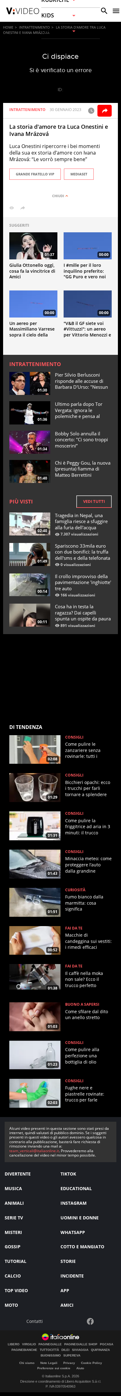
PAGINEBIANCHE (24, 1350)
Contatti (34, 1321)
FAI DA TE (74, 928)
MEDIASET (78, 174)
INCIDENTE (72, 1276)
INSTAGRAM (73, 1203)
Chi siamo (26, 1363)
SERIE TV (14, 1218)
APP (64, 1290)
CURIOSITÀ (75, 890)
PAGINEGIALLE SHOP (80, 1344)
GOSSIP (12, 1247)
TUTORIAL (15, 1261)
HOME (8, 27)
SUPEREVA (71, 1355)
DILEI (65, 1350)
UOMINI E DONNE (79, 1218)
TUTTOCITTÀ (49, 1350)
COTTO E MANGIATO (82, 1247)
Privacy (69, 1363)
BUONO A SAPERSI (82, 1004)
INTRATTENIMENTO (34, 27)
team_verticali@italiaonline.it (34, 1150)
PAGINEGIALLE (50, 1344)
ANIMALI (14, 1203)
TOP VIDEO (16, 1290)
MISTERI (13, 1232)
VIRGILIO (29, 1344)
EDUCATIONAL (76, 1188)
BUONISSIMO (51, 1355)
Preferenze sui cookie (53, 1368)
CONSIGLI (74, 737)
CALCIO (13, 1276)
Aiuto (80, 1368)
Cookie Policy (91, 1363)
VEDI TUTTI (94, 501)
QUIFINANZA (100, 1350)
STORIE (68, 1261)
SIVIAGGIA (80, 1350)
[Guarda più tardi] (91, 110)
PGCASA (106, 1344)
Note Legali (48, 1363)
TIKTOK (68, 1174)
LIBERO (14, 1344)
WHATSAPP (72, 1232)
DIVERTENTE (18, 1174)
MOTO (11, 1305)
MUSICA (13, 1188)
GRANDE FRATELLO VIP (35, 174)
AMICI (67, 1305)
